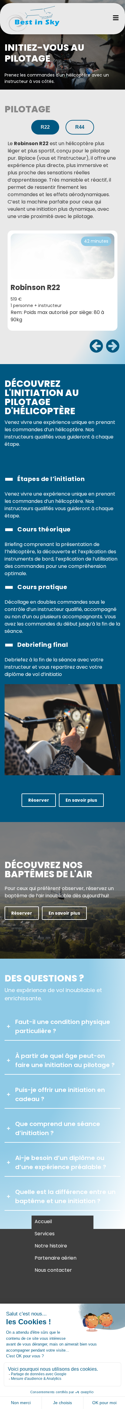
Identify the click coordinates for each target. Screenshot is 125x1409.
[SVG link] (32, 18)
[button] (96, 346)
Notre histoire (51, 1245)
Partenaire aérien (55, 1257)
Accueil (43, 1221)
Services (45, 1233)
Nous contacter (53, 1270)
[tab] (45, 127)
